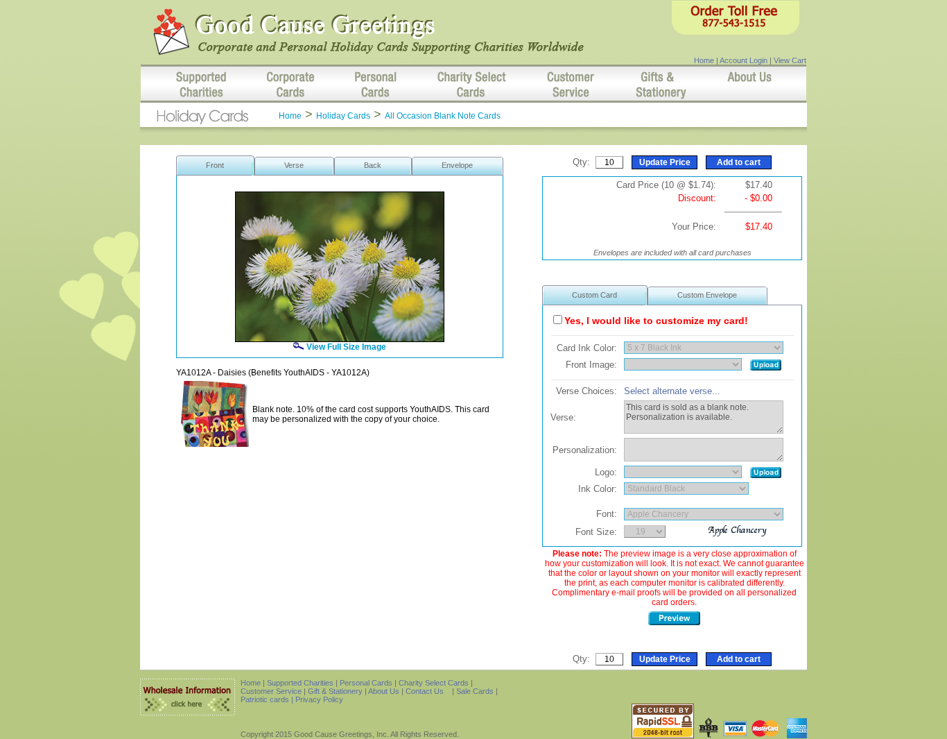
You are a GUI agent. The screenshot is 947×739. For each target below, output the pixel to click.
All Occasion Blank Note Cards (443, 116)
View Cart (790, 60)
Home (704, 60)
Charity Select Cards (434, 683)
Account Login (743, 60)
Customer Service (271, 691)
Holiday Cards (343, 116)
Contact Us (425, 691)
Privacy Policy (319, 699)
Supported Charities (300, 683)
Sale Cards (476, 691)
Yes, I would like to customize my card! (656, 320)
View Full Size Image (345, 347)
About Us (383, 691)
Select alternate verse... (672, 391)
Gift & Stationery (335, 691)
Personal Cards (366, 683)
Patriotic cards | (268, 699)
